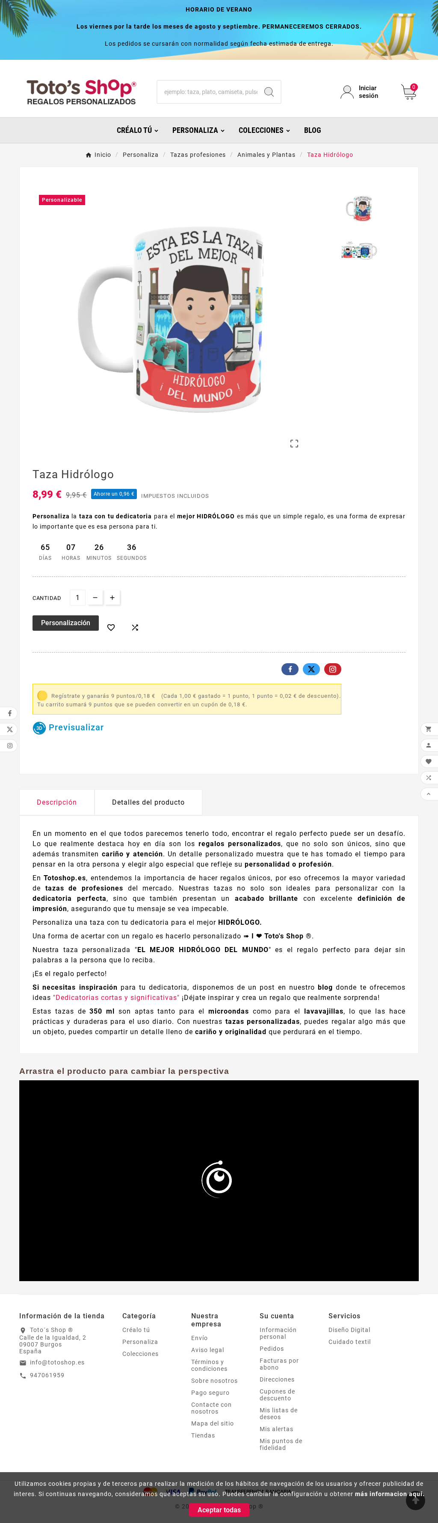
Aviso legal (207, 1350)
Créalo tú (136, 1329)
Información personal (278, 1333)
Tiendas (203, 1435)
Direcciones (277, 1379)
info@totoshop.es (57, 1362)
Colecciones (140, 1353)
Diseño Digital (349, 1329)
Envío (199, 1338)
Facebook (290, 669)
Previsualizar (75, 727)
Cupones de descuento (277, 1395)
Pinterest (332, 669)
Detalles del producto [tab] (148, 802)
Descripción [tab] (57, 802)
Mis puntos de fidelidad (281, 1444)
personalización (65, 623)
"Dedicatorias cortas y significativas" (117, 998)
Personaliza (140, 1341)
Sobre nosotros (214, 1380)
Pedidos (272, 1348)
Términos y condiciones (209, 1365)
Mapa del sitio (212, 1423)
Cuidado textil (349, 1341)
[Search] (269, 92)
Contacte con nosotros (211, 1408)
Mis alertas (276, 1429)
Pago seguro (210, 1392)
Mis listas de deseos (279, 1413)
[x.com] (311, 669)
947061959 (47, 1375)
